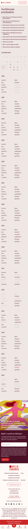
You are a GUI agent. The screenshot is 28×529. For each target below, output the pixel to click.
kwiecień (3, 87)
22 (17, 67)
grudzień (17, 113)
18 (3, 67)
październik (18, 108)
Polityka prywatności (14, 477)
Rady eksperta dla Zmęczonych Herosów (14, 27)
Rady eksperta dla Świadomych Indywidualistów (11, 21)
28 (14, 69)
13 (10, 64)
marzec (3, 85)
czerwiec (4, 92)
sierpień (17, 82)
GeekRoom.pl (16, 523)
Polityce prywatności (5, 456)
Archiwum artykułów (14, 475)
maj (2, 89)
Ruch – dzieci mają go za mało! (11, 44)
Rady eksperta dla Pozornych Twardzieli (13, 25)
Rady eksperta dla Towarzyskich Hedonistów (15, 36)
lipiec (16, 80)
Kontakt (23, 480)
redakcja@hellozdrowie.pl (14, 497)
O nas (22, 473)
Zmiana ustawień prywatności (11, 480)
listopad (17, 111)
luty (2, 82)
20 (10, 67)
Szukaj (25, 527)
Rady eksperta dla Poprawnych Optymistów (14, 39)
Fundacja (21, 2)
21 (14, 67)
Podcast (8, 527)
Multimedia (19, 527)
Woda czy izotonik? (8, 41)
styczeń (3, 80)
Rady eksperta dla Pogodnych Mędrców (13, 30)
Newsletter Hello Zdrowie (11, 473)
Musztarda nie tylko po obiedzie (11, 47)
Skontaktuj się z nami (14, 484)
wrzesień (17, 106)
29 (17, 69)
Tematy (2, 527)
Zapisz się (5, 459)
